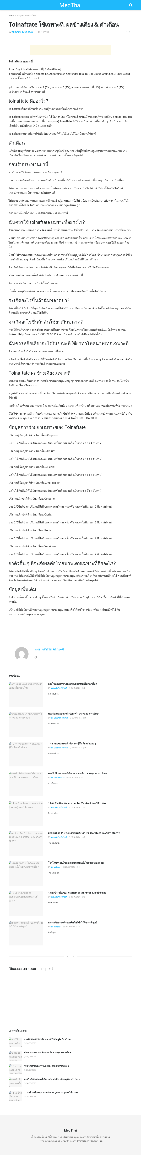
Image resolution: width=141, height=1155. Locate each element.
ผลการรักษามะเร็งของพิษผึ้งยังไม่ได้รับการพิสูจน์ (72, 922)
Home (11, 15)
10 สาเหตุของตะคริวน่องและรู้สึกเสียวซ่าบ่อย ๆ (72, 743)
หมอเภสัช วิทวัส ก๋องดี (22, 32)
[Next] (73, 956)
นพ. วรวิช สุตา (56, 867)
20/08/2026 (75, 807)
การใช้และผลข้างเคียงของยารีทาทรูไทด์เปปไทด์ (72, 683)
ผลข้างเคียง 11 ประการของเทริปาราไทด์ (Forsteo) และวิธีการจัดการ (84, 833)
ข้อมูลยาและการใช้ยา (26, 15)
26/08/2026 (75, 688)
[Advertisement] (70, 50)
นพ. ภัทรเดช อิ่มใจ (57, 778)
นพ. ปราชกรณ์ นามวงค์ (59, 718)
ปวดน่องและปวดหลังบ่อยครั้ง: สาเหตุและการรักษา (73, 713)
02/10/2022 (44, 32)
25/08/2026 (77, 718)
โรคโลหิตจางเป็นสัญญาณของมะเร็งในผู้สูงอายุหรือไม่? (76, 862)
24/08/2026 (73, 778)
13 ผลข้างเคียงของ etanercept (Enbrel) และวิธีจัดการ (77, 892)
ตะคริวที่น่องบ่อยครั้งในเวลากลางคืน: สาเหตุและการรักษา (77, 773)
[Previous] (67, 956)
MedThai (70, 5)
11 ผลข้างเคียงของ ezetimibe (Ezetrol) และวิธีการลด (77, 803)
